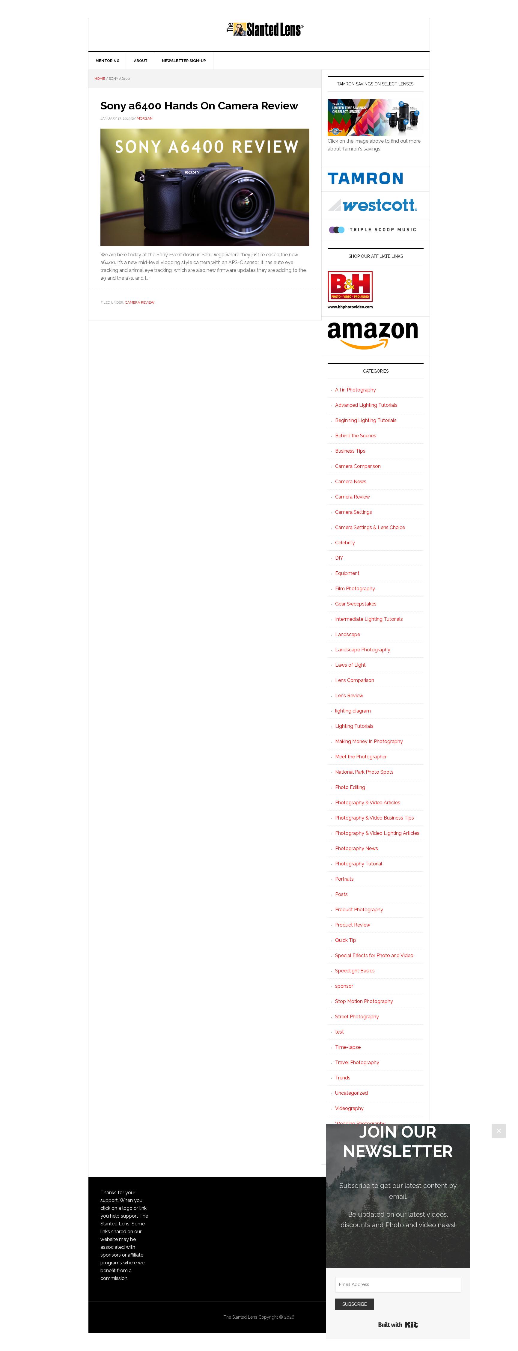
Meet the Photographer (361, 757)
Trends (342, 1078)
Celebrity (345, 543)
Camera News (350, 481)
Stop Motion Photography (364, 1001)
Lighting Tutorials (354, 726)
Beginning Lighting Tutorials (366, 420)
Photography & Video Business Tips (374, 818)
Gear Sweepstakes (356, 604)
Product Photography (359, 909)
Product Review (352, 925)
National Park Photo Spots (364, 772)
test (339, 1032)
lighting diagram (353, 711)
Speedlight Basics (355, 971)
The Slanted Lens (265, 34)
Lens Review (349, 695)
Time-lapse (348, 1047)
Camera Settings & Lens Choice (370, 527)
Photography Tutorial (358, 864)
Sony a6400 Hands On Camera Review (199, 105)
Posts (341, 894)
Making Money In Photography (369, 741)
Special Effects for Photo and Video (374, 955)
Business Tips (350, 451)
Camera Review (140, 302)
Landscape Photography (362, 650)
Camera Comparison (358, 466)
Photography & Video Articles (367, 802)
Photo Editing (350, 787)
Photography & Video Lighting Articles (377, 833)
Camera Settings (353, 512)
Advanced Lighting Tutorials (366, 405)
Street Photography (357, 1016)
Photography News (356, 848)
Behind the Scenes (355, 436)
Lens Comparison (354, 680)
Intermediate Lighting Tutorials (369, 619)
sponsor (344, 986)
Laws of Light (350, 665)
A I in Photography (355, 390)
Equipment (347, 573)
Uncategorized (351, 1093)
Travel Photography (357, 1062)
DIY (339, 558)
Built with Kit (398, 1324)
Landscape (347, 634)
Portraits (344, 879)
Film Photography (355, 588)
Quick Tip (345, 940)
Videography (349, 1108)
